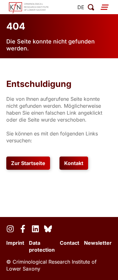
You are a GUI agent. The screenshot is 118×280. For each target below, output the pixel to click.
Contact (69, 243)
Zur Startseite (28, 163)
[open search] (90, 7)
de (80, 7)
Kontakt (73, 163)
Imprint (15, 243)
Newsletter (98, 243)
